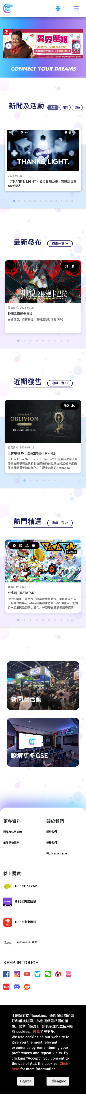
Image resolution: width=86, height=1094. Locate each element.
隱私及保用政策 (12, 831)
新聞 (65, 107)
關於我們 (51, 831)
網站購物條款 (11, 842)
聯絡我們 (51, 842)
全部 (53, 107)
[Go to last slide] (8, 46)
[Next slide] (77, 46)
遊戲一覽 (58, 243)
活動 (77, 107)
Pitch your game (56, 853)
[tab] (14, 201)
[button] (60, 8)
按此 (36, 1032)
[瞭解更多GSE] (43, 742)
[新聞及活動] (43, 686)
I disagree (57, 1081)
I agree (26, 1081)
